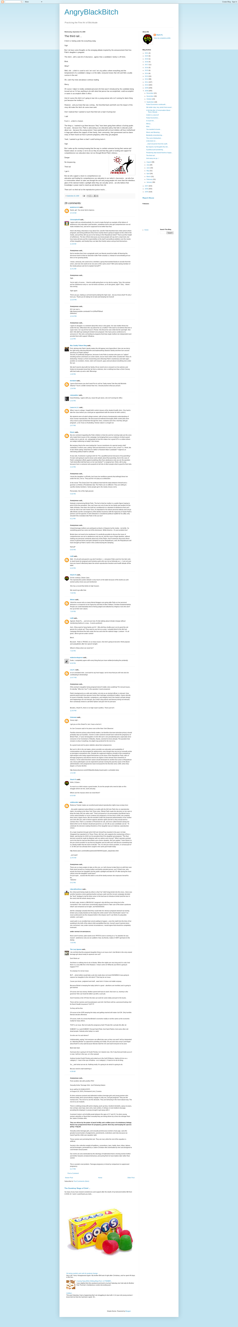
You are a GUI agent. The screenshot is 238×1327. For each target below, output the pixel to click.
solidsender (74, 802)
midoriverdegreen (76, 657)
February (150, 179)
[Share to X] (92, 196)
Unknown (73, 717)
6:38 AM (72, 1071)
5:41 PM (73, 883)
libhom (72, 599)
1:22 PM (73, 339)
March (149, 176)
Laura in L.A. (74, 407)
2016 (147, 67)
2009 (147, 88)
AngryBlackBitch (91, 12)
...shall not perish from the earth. (157, 144)
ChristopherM (75, 220)
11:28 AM (73, 244)
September (150, 102)
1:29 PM (73, 374)
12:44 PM (73, 316)
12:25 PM (73, 300)
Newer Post (69, 1178)
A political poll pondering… (155, 150)
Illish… (148, 126)
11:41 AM (73, 269)
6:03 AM (72, 795)
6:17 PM (73, 1169)
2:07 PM (73, 425)
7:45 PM (73, 943)
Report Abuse (148, 198)
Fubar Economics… (153, 118)
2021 (147, 53)
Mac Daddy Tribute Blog (78, 345)
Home (100, 1178)
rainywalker (74, 395)
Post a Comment (73, 1173)
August (149, 162)
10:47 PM (73, 677)
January (149, 182)
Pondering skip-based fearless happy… (159, 153)
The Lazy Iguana (75, 949)
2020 (147, 56)
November (150, 96)
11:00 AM (73, 858)
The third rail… (151, 155)
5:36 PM (73, 494)
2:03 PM (73, 401)
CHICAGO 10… (151, 141)
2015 (147, 70)
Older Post (130, 1178)
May (148, 171)
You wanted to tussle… (154, 129)
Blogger (128, 1311)
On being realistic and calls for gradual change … (83, 1273)
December (150, 93)
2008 (147, 91)
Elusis (72, 432)
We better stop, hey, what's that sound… (159, 107)
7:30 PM (73, 611)
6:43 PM (73, 568)
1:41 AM (72, 773)
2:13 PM (73, 467)
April (148, 173)
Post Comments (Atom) (81, 1181)
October (149, 99)
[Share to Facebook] (95, 196)
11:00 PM (73, 711)
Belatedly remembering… (155, 135)
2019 (147, 59)
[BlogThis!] (90, 196)
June (148, 168)
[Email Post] (83, 195)
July (148, 165)
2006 (147, 189)
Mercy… (149, 124)
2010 (147, 85)
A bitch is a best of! (152, 115)
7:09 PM (73, 593)
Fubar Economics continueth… (156, 104)
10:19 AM (73, 213)
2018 (147, 62)
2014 (147, 73)
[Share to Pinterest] (97, 196)
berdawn (73, 381)
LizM (71, 556)
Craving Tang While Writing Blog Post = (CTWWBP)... (94, 1281)
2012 (147, 79)
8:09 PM (73, 663)
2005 (147, 192)
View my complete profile (162, 38)
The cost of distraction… (154, 138)
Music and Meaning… (153, 132)
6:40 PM (73, 550)
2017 (147, 64)
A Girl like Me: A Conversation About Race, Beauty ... (158, 111)
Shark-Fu (73, 575)
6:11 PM (72, 519)
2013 (147, 76)
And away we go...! (152, 158)
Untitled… (69, 1293)
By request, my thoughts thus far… (157, 147)
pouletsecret (74, 207)
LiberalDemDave (76, 889)
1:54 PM (73, 388)
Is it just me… (150, 121)
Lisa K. (72, 670)
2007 (147, 186)
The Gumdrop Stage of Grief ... (77, 1188)
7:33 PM (73, 651)
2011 (147, 82)
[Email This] (88, 196)
